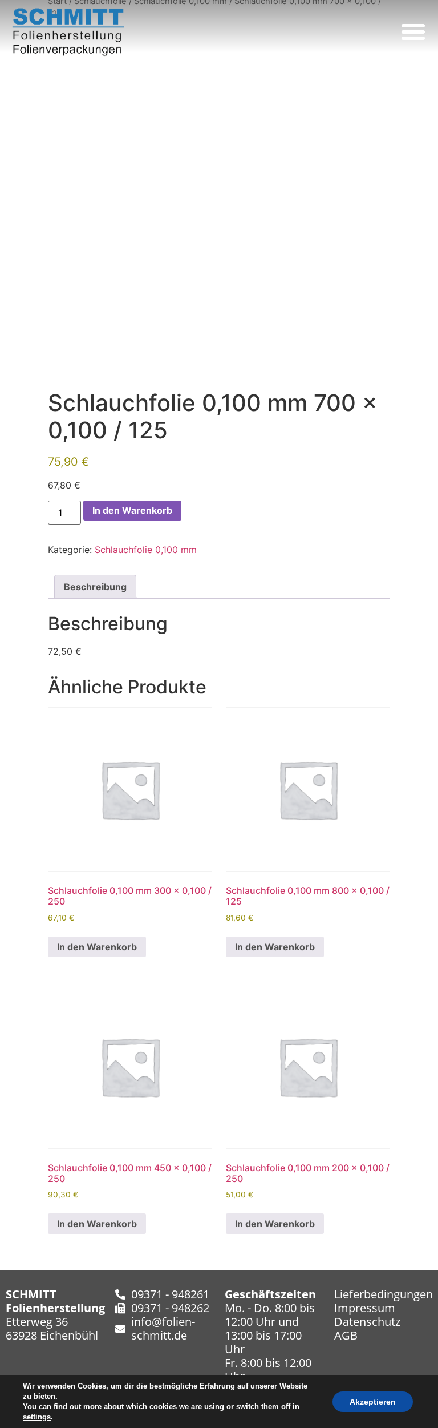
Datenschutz (367, 1321)
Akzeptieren (373, 1401)
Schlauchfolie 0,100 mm (146, 549)
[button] (413, 32)
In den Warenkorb (132, 510)
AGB (346, 1335)
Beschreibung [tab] (95, 586)
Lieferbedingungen (383, 1294)
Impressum (364, 1308)
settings (37, 1417)
